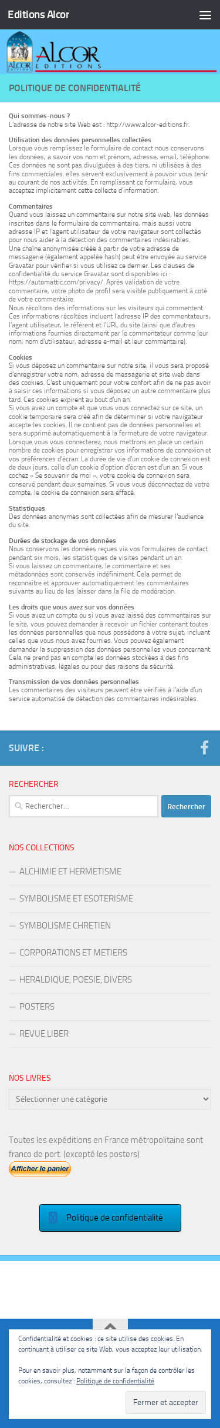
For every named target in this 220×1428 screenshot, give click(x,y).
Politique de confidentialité (115, 1381)
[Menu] (205, 14)
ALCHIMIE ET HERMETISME (70, 871)
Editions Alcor (38, 14)
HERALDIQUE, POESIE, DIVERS (75, 979)
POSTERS (37, 1006)
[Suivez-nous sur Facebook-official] (204, 747)
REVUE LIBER (44, 1033)
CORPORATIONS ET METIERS (73, 952)
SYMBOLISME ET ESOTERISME (76, 898)
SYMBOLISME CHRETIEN (65, 925)
